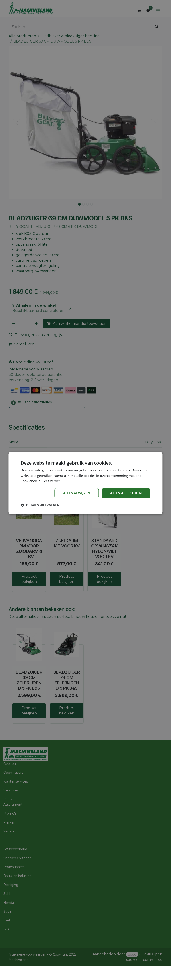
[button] (40, 505)
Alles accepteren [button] (126, 493)
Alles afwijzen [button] (76, 493)
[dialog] (85, 483)
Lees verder (51, 481)
